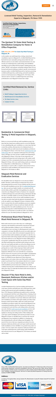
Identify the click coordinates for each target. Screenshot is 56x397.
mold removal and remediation (20, 309)
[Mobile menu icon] (53, 5)
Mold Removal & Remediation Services (17, 96)
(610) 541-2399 (9, 52)
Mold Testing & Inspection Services (16, 94)
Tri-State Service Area (11, 99)
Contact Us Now (9, 102)
